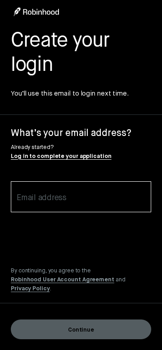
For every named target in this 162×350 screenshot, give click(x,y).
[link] (62, 279)
